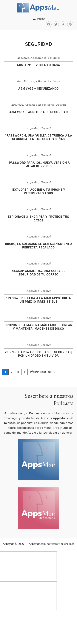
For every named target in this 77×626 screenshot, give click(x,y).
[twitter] (56, 24)
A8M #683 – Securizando (38, 88)
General (45, 128)
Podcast (61, 105)
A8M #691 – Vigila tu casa (38, 65)
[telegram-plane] (63, 24)
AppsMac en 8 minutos (45, 58)
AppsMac (23, 58)
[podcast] (70, 24)
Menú (41, 18)
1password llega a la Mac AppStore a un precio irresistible (38, 299)
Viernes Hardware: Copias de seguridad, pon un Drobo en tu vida (38, 353)
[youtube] (49, 24)
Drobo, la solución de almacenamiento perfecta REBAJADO (38, 245)
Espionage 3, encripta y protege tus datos (38, 218)
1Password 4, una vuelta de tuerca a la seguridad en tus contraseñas (38, 137)
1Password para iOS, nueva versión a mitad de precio (38, 164)
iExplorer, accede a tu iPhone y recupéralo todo (38, 191)
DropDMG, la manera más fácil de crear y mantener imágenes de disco (38, 326)
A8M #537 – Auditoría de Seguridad (38, 112)
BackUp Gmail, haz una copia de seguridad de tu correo (38, 272)
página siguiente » (42, 372)
